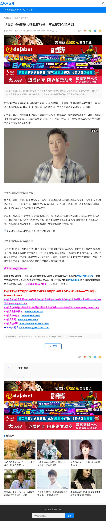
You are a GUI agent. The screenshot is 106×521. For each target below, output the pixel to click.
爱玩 (11, 31)
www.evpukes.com (28, 319)
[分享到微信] (90, 31)
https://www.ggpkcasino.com (34, 327)
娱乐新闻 (24, 18)
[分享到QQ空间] (100, 31)
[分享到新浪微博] (85, 31)
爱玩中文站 (7, 3)
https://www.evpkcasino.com (34, 323)
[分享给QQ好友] (95, 31)
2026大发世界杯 (27, 9)
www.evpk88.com (34, 311)
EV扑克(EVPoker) (18, 268)
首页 (16, 18)
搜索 (69, 516)
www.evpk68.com (31, 315)
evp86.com (74, 280)
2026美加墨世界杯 (10, 9)
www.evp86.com (84, 276)
